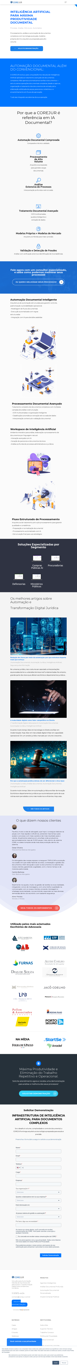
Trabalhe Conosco (47, 1332)
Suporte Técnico (46, 1329)
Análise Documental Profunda (51, 1287)
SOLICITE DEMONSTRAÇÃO (19, 1303)
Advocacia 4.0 (33, 723)
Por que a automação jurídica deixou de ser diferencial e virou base (37, 781)
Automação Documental (20, 662)
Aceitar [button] (56, 1362)
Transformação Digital (19, 723)
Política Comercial (47, 1340)
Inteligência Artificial (54, 662)
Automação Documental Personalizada (49, 1291)
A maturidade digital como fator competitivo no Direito (32, 720)
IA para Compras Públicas (49, 1297)
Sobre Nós (44, 1325)
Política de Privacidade (48, 1336)
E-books (15, 1332)
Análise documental (34, 784)
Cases (14, 1325)
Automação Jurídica (38, 662)
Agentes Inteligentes (48, 1283)
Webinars (15, 1336)
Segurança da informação (20, 665)
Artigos (14, 1329)
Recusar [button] (64, 1362)
